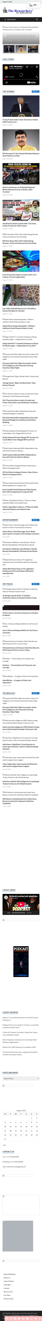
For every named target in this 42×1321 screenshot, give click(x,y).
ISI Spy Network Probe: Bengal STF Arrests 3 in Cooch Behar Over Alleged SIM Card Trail (21, 438)
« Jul (4, 1145)
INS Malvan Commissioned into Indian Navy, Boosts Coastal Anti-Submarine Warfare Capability (20, 801)
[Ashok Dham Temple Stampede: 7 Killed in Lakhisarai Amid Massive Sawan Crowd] (21, 320)
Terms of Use (8, 1292)
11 (10, 1126)
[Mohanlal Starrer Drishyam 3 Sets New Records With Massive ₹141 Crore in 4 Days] (21, 642)
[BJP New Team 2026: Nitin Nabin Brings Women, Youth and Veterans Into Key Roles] (21, 235)
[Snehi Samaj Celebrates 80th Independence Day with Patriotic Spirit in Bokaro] (21, 449)
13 (21, 1126)
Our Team (7, 1295)
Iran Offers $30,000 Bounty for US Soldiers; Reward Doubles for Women (19, 309)
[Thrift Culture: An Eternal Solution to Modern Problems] (21, 607)
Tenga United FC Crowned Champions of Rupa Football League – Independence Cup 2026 (20, 344)
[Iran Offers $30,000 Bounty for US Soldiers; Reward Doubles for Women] (21, 295)
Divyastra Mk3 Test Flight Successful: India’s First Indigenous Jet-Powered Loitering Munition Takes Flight (20, 365)
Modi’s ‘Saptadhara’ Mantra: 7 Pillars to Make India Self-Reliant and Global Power (20, 508)
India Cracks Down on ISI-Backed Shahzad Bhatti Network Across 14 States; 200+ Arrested (19, 189)
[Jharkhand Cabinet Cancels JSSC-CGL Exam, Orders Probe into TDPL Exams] (21, 210)
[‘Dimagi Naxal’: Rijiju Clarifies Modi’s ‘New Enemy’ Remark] (21, 377)
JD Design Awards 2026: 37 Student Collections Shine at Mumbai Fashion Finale (20, 596)
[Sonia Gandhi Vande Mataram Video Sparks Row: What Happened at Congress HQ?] (21, 484)
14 (26, 1126)
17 (5, 1131)
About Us (7, 1278)
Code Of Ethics (9, 1281)
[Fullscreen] (37, 913)
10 (5, 1126)
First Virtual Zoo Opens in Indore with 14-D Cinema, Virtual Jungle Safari (19, 276)
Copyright (7, 1285)
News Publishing (9, 1274)
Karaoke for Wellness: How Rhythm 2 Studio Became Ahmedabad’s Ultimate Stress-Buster (20, 550)
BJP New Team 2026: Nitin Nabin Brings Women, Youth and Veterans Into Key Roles (19, 242)
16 (37, 1126)
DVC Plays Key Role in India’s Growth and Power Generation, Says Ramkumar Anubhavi (20, 401)
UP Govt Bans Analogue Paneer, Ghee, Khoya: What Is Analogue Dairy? (20, 473)
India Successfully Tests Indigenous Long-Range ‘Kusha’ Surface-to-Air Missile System (21, 782)
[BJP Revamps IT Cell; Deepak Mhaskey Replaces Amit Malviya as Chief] (21, 140)
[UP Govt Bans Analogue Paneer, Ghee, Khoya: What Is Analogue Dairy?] (21, 467)
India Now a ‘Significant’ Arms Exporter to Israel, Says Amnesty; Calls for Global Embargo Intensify (20, 746)
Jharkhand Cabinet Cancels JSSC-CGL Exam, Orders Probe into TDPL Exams (19, 224)
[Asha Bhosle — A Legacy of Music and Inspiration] (20, 676)
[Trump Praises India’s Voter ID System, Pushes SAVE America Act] (21, 106)
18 (10, 1131)
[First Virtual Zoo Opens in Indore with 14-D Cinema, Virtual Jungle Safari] (21, 261)
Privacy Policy (8, 1299)
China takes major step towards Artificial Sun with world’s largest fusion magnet (20, 765)
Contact (6, 1288)
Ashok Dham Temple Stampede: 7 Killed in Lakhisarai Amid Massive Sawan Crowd (19, 327)
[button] (36, 35)
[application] (21, 904)
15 (31, 1126)
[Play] (5, 913)
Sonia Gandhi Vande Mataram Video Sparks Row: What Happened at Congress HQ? (19, 490)
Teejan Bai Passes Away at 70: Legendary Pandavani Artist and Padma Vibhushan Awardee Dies (18, 571)
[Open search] (36, 19)
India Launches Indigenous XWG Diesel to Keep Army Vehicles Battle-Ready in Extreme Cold (21, 728)
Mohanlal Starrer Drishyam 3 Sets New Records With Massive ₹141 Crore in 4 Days (21, 649)
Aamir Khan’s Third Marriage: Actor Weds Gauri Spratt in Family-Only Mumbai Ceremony (21, 532)
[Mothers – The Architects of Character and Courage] (21, 660)
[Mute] (34, 913)
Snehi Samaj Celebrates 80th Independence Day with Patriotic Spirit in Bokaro (19, 456)
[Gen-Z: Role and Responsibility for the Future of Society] (21, 625)
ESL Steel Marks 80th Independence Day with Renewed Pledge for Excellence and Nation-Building (20, 420)
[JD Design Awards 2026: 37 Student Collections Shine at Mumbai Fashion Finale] (21, 590)
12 (16, 1126)
